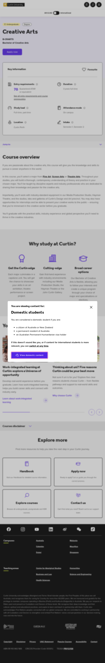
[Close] (91, 307)
